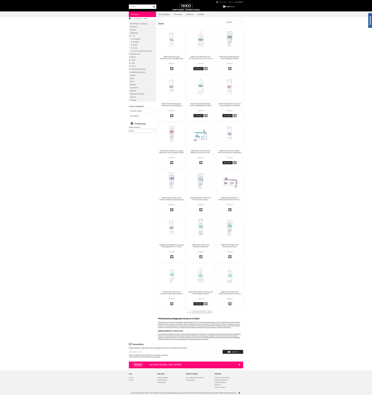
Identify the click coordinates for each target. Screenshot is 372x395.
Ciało (133, 63)
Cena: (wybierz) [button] (134, 116)
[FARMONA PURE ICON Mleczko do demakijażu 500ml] (200, 277)
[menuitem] (142, 14)
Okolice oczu (135, 54)
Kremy (135, 48)
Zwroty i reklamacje (220, 387)
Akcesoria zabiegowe (138, 69)
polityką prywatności (162, 355)
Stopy (133, 60)
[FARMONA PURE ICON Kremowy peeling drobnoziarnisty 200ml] (229, 230)
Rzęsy (132, 78)
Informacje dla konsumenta (222, 377)
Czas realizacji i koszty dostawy (195, 377)
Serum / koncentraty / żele (142, 51)
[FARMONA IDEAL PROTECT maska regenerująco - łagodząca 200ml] (200, 183)
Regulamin (218, 385)
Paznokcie (133, 27)
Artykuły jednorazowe (137, 72)
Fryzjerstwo (134, 87)
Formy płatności (190, 380)
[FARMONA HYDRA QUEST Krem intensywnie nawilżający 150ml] (229, 136)
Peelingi (136, 42)
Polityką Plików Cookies (175, 393)
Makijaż (132, 75)
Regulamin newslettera (221, 380)
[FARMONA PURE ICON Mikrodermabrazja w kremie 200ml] (171, 277)
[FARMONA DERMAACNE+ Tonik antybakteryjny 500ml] (200, 89)
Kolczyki (133, 91)
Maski (135, 45)
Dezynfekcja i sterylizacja (138, 23)
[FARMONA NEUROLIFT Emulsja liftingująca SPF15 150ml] (171, 230)
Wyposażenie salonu (137, 94)
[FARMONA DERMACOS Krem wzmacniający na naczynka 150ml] (229, 89)
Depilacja (133, 84)
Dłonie (133, 57)
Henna (132, 81)
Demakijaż (136, 39)
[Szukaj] (154, 6)
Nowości (133, 97)
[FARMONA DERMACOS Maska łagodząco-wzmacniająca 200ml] (171, 136)
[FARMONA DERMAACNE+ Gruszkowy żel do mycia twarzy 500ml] (200, 42)
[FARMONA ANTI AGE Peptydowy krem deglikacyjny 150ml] (171, 42)
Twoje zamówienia (162, 377)
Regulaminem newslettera (153, 357)
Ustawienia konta (162, 380)
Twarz (133, 36)
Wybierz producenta (134, 127)
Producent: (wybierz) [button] (136, 111)
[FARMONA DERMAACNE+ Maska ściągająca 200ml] (229, 42)
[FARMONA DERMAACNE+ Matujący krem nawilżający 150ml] (171, 89)
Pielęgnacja (134, 33)
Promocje (133, 100)
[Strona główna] (186, 7)
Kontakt (131, 380)
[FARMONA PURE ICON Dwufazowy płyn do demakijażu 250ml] (200, 230)
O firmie (131, 377)
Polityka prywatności (220, 382)
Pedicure (133, 30)
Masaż (133, 66)
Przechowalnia (161, 382)
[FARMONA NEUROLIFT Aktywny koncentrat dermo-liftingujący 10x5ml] (229, 183)
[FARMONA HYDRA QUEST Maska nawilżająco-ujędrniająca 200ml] (171, 183)
